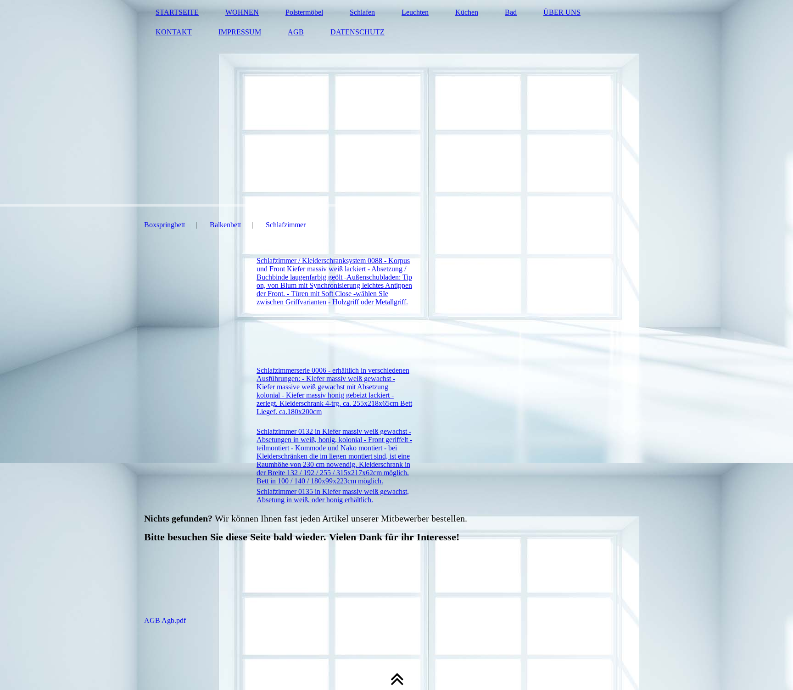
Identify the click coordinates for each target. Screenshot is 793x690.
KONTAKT (174, 32)
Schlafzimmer (286, 225)
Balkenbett (225, 225)
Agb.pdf (251, 620)
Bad (511, 12)
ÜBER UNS (562, 12)
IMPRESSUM (239, 32)
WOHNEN (242, 12)
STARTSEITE (177, 12)
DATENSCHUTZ (357, 32)
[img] (396, 103)
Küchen (466, 12)
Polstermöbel (304, 12)
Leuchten (415, 12)
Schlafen (362, 12)
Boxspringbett (164, 225)
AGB (296, 32)
